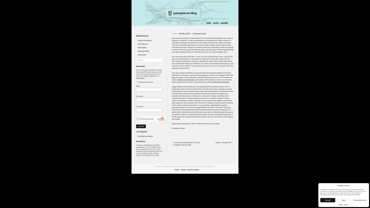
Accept (327, 200)
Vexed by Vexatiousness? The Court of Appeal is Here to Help (186, 144)
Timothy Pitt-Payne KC (145, 40)
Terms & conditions (193, 169)
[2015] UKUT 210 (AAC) (220, 82)
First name (140, 96)
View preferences (359, 200)
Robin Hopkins (142, 47)
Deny (344, 200)
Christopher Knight (143, 51)
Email (138, 86)
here (173, 77)
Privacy (346, 204)
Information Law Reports (145, 136)
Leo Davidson (142, 54)
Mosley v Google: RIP (223, 142)
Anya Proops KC (143, 44)
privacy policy (140, 78)
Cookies (340, 204)
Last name (140, 106)
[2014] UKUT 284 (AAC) (186, 80)
